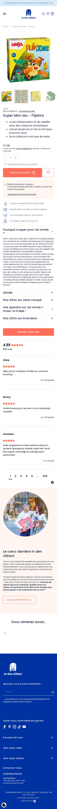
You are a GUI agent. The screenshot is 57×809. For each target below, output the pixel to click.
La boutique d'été (27, 111)
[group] (28, 345)
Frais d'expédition (24, 148)
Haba (5, 108)
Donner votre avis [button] (28, 332)
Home (5, 26)
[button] (10, 476)
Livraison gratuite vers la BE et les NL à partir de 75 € (28, 3)
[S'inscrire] (53, 692)
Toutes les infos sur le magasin (21, 194)
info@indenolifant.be (12, 773)
